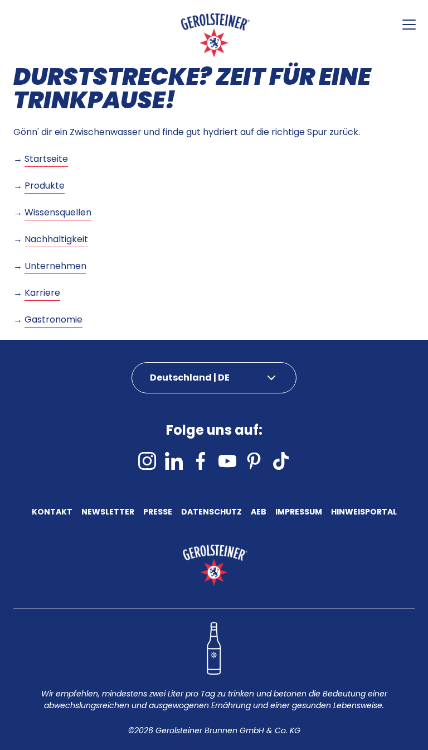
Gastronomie (53, 319)
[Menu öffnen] (409, 24)
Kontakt (52, 512)
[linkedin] (174, 461)
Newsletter (107, 512)
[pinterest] (254, 461)
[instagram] (147, 461)
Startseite (46, 158)
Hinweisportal (364, 512)
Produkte (45, 185)
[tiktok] (281, 461)
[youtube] (227, 461)
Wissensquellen (58, 212)
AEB (258, 512)
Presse (157, 512)
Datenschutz (211, 512)
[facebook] (201, 461)
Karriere (42, 292)
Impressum (298, 512)
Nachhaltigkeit (56, 239)
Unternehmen (55, 265)
